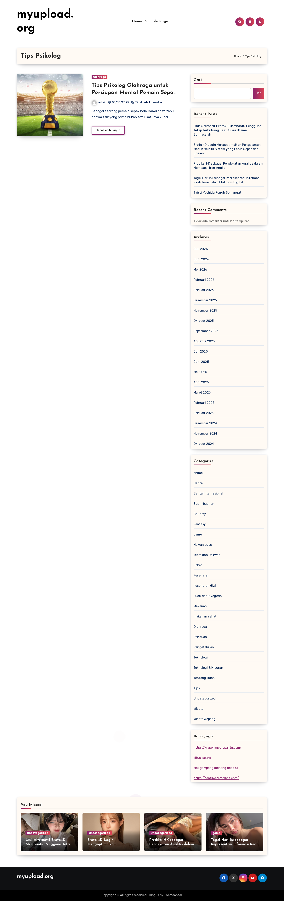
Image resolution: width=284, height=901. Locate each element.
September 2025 (206, 331)
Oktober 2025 (204, 321)
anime (198, 473)
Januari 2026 (204, 290)
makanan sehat (205, 616)
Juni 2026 (201, 259)
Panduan (200, 637)
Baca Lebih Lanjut (108, 130)
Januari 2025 (203, 413)
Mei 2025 (200, 372)
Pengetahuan (204, 647)
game (198, 534)
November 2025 (205, 310)
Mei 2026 (200, 269)
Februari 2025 (204, 403)
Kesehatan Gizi (205, 586)
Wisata (198, 709)
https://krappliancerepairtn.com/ (217, 747)
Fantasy (200, 524)
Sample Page (156, 21)
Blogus (154, 895)
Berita (198, 483)
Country (200, 514)
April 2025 (201, 382)
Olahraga (99, 77)
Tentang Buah (204, 678)
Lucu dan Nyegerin (208, 596)
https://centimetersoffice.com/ (216, 778)
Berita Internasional (208, 493)
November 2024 (205, 433)
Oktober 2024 (204, 444)
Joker (198, 565)
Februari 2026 (204, 280)
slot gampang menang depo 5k (216, 768)
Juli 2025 (201, 351)
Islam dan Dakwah (207, 555)
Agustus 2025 (204, 341)
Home (137, 21)
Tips (197, 688)
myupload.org (35, 877)
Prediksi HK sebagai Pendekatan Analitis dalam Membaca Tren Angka (228, 166)
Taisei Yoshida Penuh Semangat (217, 192)
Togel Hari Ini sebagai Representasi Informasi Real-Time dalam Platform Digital (227, 180)
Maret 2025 (202, 392)
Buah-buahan (204, 504)
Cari (198, 80)
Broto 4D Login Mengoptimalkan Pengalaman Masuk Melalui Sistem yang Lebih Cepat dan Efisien (227, 149)
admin (102, 102)
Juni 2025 (201, 362)
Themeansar (173, 895)
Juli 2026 (201, 249)
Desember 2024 (205, 423)
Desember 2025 (205, 300)
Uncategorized (205, 698)
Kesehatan (201, 575)
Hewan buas (203, 545)
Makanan (200, 606)
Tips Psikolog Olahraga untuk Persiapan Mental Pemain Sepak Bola (134, 92)
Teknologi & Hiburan (208, 668)
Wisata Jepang (205, 719)
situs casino (202, 758)
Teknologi (201, 657)
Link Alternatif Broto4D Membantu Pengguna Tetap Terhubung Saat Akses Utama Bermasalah (227, 130)
